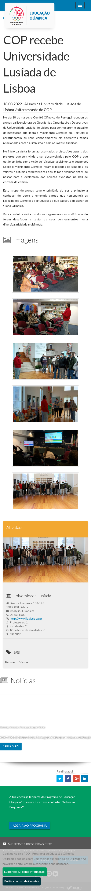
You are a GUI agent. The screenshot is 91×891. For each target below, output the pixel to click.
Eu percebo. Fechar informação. (24, 871)
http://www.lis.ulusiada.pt (26, 618)
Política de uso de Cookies (21, 881)
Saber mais (11, 746)
